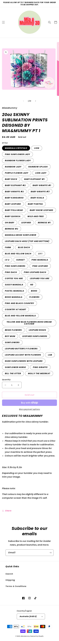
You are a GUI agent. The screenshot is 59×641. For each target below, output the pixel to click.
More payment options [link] (29, 409)
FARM (8, 247)
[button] (3, 22)
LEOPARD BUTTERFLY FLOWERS (21, 348)
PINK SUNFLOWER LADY (17, 154)
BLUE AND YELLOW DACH (18, 253)
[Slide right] (36, 101)
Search (9, 573)
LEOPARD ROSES (37, 330)
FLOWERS (34, 297)
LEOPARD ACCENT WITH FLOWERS (23, 354)
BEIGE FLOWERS (13, 330)
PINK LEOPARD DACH (35, 272)
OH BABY (9, 222)
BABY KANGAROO (14, 197)
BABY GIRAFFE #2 (14, 191)
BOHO (34, 290)
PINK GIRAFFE (40, 367)
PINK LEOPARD (40, 266)
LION (36, 148)
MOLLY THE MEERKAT (39, 373)
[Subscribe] (50, 552)
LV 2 (7, 259)
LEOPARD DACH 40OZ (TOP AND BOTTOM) (27, 241)
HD (31, 284)
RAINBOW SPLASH (38, 166)
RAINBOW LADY (13, 166)
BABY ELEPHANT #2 (15, 185)
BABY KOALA (37, 197)
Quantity (6, 379)
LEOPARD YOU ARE (39, 278)
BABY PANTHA (35, 204)
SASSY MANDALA (14, 284)
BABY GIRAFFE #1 (42, 185)
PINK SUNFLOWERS (15, 266)
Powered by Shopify (36, 636)
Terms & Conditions (15, 586)
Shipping (10, 580)
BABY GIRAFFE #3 (40, 191)
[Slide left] (23, 101)
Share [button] (8, 510)
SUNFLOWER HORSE (15, 367)
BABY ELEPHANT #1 (34, 179)
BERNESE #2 (11, 228)
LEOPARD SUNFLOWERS (34, 336)
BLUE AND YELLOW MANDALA (20, 315)
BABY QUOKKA (12, 216)
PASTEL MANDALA (14, 290)
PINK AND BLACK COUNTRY (19, 303)
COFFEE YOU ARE (14, 278)
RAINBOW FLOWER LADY (18, 160)
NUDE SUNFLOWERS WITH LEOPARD (24, 361)
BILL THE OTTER (13, 373)
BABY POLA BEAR (14, 210)
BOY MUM (10, 336)
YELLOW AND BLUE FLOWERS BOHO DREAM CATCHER (29, 322)
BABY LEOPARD (13, 204)
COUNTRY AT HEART (15, 309)
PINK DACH (11, 272)
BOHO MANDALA (13, 297)
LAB (50, 354)
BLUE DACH (24, 247)
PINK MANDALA (40, 259)
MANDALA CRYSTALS (16, 148)
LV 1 (40, 253)
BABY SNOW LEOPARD (41, 210)
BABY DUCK (11, 179)
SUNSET (20, 259)
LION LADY (40, 173)
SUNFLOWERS (12, 342)
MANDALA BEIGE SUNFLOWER (20, 235)
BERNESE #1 (44, 222)
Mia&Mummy (25, 636)
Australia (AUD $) (28, 616)
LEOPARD (26, 222)
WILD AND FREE (35, 216)
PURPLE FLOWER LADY (16, 173)
